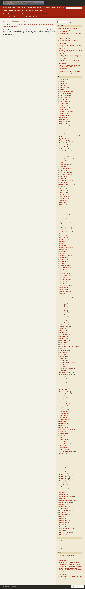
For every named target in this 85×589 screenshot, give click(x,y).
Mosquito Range (63, 332)
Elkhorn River (62, 188)
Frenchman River (63, 200)
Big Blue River (62, 105)
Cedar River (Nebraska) (64, 150)
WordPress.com (63, 548)
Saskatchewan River (64, 443)
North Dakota (62, 360)
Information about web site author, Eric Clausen (70, 566)
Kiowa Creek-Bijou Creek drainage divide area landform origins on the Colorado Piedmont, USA (70, 67)
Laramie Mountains (63, 259)
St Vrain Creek (62, 484)
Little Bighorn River (63, 269)
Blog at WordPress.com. (14, 586)
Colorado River (62, 166)
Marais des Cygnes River (65, 291)
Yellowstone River (63, 534)
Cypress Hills (62, 176)
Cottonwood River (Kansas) (65, 168)
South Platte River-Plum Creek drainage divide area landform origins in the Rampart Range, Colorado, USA (70, 57)
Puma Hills (61, 407)
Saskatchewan (62, 441)
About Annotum (6, 586)
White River (62, 512)
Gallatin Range (62, 202)
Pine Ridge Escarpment (64, 386)
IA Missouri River (63, 224)
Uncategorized (62, 508)
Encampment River (63, 190)
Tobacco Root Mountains (65, 502)
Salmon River (62, 437)
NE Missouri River (63, 342)
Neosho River (62, 348)
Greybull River (62, 218)
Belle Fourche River (64, 101)
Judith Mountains (63, 239)
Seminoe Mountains (64, 449)
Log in (81, 4)
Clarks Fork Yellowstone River (66, 160)
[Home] (23, 4)
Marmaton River (63, 295)
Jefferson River (62, 237)
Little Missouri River (64, 273)
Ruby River (61, 431)
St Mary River (62, 482)
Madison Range (63, 287)
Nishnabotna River (63, 356)
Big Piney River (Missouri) (65, 111)
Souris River (62, 471)
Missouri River (62, 320)
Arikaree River (62, 85)
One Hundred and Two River (66, 372)
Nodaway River (62, 358)
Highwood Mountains (64, 222)
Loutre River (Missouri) (64, 285)
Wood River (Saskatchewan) (66, 528)
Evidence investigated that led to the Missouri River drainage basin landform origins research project (70, 47)
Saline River (62, 435)
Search (81, 7)
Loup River (61, 283)
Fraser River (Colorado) (64, 196)
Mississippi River (63, 312)
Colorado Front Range (64, 164)
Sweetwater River (63, 490)
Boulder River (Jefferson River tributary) (68, 135)
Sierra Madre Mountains (65, 461)
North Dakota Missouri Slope (66, 362)
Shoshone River (63, 459)
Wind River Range (63, 522)
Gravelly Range (62, 212)
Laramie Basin (62, 257)
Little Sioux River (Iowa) (65, 279)
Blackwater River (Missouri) (65, 129)
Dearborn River (62, 178)
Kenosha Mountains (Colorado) (66, 247)
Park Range (62, 384)
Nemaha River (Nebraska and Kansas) (68, 346)
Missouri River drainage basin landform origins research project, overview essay (25, 13)
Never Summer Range (64, 350)
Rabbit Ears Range (63, 411)
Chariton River (62, 154)
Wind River (61, 516)
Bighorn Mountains (63, 121)
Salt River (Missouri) (64, 439)
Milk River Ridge (63, 307)
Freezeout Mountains (64, 198)
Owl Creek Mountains (64, 380)
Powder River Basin (64, 399)
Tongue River (62, 504)
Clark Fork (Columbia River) (65, 158)
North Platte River (63, 366)
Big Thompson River (64, 117)
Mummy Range (62, 336)
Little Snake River (63, 281)
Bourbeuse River (63, 137)
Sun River (61, 486)
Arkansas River (62, 87)
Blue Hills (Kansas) (63, 131)
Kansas (61, 243)
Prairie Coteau (62, 401)
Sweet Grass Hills (63, 488)
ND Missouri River (63, 340)
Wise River (61, 524)
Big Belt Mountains (63, 103)
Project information (63, 403)
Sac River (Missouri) (64, 433)
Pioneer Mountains (63, 388)
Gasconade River (63, 206)
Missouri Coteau (63, 316)
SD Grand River (63, 445)
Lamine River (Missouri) (64, 255)
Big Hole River (62, 109)
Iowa (60, 230)
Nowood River (62, 370)
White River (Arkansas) (64, 514)
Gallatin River (62, 204)
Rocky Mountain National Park (66, 429)
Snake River (62, 467)
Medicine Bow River (64, 299)
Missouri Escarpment (64, 318)
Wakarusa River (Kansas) (65, 510)
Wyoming (61, 530)
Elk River (61, 186)
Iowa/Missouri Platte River (65, 231)
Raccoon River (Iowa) (64, 413)
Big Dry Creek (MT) (63, 107)
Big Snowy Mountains (64, 115)
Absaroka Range (63, 79)
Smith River (62, 463)
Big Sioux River (63, 113)
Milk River (61, 305)
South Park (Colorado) (64, 477)
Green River (62, 216)
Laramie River (62, 261)
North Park (61, 364)
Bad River (61, 89)
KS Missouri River (63, 251)
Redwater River (62, 423)
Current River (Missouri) (64, 174)
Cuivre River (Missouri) (64, 172)
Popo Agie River (63, 395)
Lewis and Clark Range (64, 265)
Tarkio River (62, 492)
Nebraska (61, 344)
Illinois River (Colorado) (64, 228)
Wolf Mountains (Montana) (65, 526)
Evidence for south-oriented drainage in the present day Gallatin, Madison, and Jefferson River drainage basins (70, 42)
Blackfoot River (62, 127)
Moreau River (62, 330)
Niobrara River (62, 354)
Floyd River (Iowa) (63, 194)
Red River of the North (64, 419)
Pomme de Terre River (64, 392)
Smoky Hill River (63, 465)
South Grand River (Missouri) (66, 475)
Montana (61, 328)
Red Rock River (63, 421)
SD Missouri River (63, 447)
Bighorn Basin (62, 119)
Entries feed (62, 544)
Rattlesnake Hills (63, 417)
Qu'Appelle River (63, 409)
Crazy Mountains (63, 170)
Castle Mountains (63, 148)
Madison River (62, 289)
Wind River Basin (63, 518)
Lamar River (62, 253)
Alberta (61, 81)
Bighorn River (62, 123)
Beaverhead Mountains (64, 97)
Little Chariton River (64, 271)
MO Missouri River (63, 324)
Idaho (60, 226)
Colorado (61, 162)
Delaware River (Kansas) (65, 180)
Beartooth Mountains (64, 95)
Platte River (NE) (63, 390)
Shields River (62, 453)
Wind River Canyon (63, 520)
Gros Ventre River (63, 220)
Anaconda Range (63, 83)
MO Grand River (63, 322)
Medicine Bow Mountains (65, 297)
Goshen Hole (62, 210)
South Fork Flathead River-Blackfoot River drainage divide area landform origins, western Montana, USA (70, 570)
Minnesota (61, 309)
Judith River (62, 241)
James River (62, 233)
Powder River (62, 397)
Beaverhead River (63, 99)
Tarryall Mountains (63, 494)
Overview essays (63, 378)
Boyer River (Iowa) (63, 139)
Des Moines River (63, 182)
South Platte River (63, 479)
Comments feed (63, 546)
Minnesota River (63, 311)
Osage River (62, 376)
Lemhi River (62, 263)
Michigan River (62, 303)
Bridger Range (62, 142)
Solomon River (62, 469)
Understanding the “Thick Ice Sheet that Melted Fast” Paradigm (21, 16)
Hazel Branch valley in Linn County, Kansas (69, 564)
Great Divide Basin (63, 214)
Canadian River (62, 146)
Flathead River (62, 192)
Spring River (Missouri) (64, 481)
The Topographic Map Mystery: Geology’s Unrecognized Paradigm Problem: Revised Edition (69, 30)
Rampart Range (63, 415)
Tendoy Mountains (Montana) (66, 496)
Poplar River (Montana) (64, 393)
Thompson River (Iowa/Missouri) (67, 500)
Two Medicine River (63, 506)
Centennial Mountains (64, 152)
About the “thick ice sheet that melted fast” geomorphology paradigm (22, 10)
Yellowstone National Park (65, 532)
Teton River (62, 498)
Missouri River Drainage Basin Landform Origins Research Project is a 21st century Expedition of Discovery (33, 7)
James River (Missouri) (64, 235)
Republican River (63, 425)
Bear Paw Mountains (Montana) (66, 93)
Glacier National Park (64, 208)
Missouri (61, 314)
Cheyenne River (63, 156)
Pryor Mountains (63, 405)
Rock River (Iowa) (63, 427)
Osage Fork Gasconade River (66, 374)
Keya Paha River (63, 249)
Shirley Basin (62, 455)
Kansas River (62, 245)
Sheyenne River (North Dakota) (66, 451)
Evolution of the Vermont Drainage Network (69, 562)
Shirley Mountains (63, 457)
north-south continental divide (66, 368)
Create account (62, 540)
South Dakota (62, 473)
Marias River (62, 293)
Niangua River (62, 352)
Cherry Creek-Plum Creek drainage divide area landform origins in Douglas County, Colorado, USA (70, 62)
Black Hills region (63, 125)
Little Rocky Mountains (64, 275)
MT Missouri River (63, 334)
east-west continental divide (65, 184)
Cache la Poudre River (64, 144)
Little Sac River (62, 277)
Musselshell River (63, 338)
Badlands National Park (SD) (66, 91)
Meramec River (62, 301)
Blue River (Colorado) (64, 133)
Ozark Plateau (62, 382)
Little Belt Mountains (64, 267)
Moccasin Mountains (64, 326)
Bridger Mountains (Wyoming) (66, 141)
